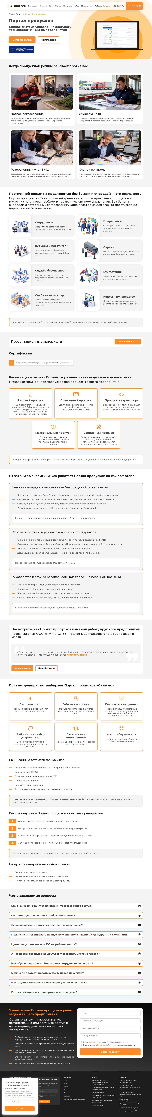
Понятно (19, 1109)
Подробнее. (18, 1102)
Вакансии (67, 1096)
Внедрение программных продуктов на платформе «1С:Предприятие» (100, 1082)
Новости (43, 6)
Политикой (102, 1045)
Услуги (58, 6)
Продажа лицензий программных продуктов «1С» (103, 1088)
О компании (33, 6)
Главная (12, 14)
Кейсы (76, 6)
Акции (66, 1083)
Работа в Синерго (102, 6)
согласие (92, 1042)
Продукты (67, 6)
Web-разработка (97, 1105)
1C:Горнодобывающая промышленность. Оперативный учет (130, 1094)
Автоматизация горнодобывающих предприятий (103, 1096)
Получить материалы (128, 341)
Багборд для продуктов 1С (128, 1111)
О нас (66, 1080)
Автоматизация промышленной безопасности (102, 1101)
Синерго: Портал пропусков (129, 1108)
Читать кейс (48, 40)
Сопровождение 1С (98, 1092)
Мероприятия (87, 6)
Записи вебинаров (70, 1093)
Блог (51, 6)
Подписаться (44, 1101)
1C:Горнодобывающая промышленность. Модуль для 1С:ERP (130, 1087)
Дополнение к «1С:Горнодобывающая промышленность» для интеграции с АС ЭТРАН (131, 1101)
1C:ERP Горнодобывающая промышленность (128, 1081)
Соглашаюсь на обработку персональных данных (48, 1096)
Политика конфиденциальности (74, 1099)
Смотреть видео (77, 654)
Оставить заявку (22, 40)
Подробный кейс (46, 668)
